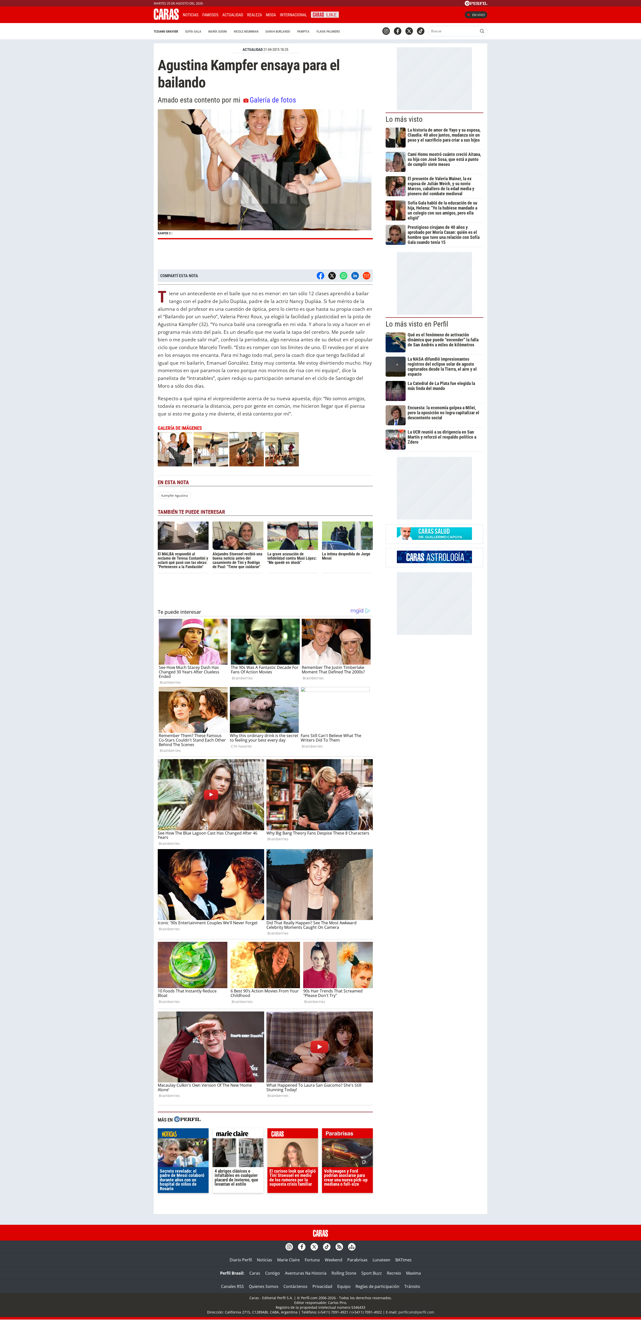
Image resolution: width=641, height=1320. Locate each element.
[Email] (366, 275)
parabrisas (347, 1134)
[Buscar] (482, 31)
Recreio (394, 1273)
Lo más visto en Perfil (417, 324)
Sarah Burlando (277, 31)
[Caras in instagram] (386, 31)
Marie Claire (288, 1260)
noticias (183, 1134)
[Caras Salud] (434, 538)
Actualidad (232, 15)
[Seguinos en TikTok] (420, 31)
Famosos (210, 15)
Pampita (303, 31)
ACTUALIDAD (253, 49)
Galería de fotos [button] (273, 100)
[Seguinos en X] (409, 31)
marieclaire (238, 1134)
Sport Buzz (371, 1273)
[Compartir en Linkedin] (355, 275)
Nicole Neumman (246, 31)
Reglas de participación (377, 1286)
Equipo (344, 1286)
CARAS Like (325, 14)
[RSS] (339, 1247)
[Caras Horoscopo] (434, 561)
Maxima (413, 1273)
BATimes (403, 1260)
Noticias (190, 15)
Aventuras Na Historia (306, 1273)
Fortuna (312, 1260)
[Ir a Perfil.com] (476, 4)
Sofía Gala (193, 31)
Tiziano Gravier (166, 31)
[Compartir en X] (332, 275)
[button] (265, 174)
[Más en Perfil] (187, 1120)
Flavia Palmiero (328, 31)
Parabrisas (357, 1260)
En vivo (478, 15)
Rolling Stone (344, 1273)
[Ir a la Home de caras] (166, 18)
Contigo (272, 1273)
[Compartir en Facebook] (320, 275)
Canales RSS (232, 1286)
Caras (254, 1273)
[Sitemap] (352, 1247)
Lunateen (381, 1260)
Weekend (333, 1260)
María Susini (217, 31)
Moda (271, 15)
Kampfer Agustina (174, 495)
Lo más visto (404, 119)
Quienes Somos (263, 1286)
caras (292, 1134)
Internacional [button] (293, 15)
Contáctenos (295, 1286)
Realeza (254, 15)
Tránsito (412, 1286)
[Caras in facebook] (397, 31)
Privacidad (322, 1286)
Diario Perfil (241, 1260)
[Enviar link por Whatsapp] (343, 275)
